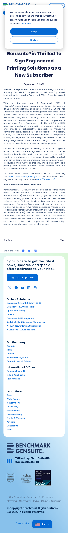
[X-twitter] (10, 288)
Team (9, 349)
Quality (10, 314)
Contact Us (12, 425)
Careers (10, 353)
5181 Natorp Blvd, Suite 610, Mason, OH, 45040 (32, 460)
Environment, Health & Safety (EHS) (24, 303)
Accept (34, 31)
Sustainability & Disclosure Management (26, 322)
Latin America (13, 378)
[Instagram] (35, 288)
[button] (23, 251)
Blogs (9, 395)
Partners (11, 422)
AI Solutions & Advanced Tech (21, 329)
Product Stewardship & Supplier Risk (24, 326)
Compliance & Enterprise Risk (21, 306)
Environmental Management (21, 318)
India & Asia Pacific (16, 375)
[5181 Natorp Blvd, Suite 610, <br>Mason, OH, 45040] (9, 461)
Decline (34, 40)
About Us (11, 346)
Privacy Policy (22, 523)
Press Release (13, 410)
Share (9, 429)
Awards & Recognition (17, 357)
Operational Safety (16, 310)
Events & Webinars (16, 418)
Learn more (26, 23)
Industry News (13, 402)
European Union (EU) (16, 371)
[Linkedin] (29, 288)
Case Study (12, 406)
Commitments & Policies (19, 361)
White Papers (13, 399)
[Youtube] (22, 288)
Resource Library (14, 414)
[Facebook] (16, 288)
